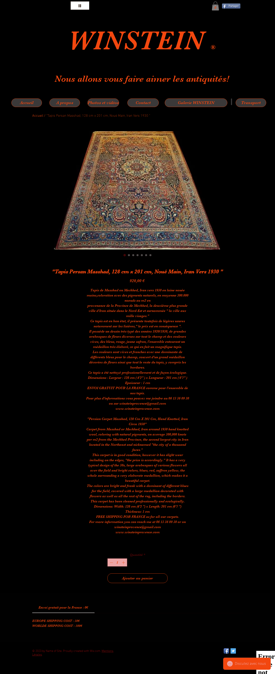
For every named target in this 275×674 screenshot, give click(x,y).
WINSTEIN (139, 40)
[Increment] (124, 563)
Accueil (37, 116)
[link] (63, 607)
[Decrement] (111, 563)
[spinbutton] (117, 563)
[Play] (80, 6)
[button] (215, 6)
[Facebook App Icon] (226, 651)
